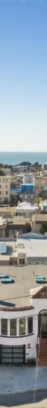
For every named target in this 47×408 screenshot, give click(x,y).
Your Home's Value (31, 1)
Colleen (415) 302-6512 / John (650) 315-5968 (39, 1)
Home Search (12, 1)
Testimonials (7, 1)
